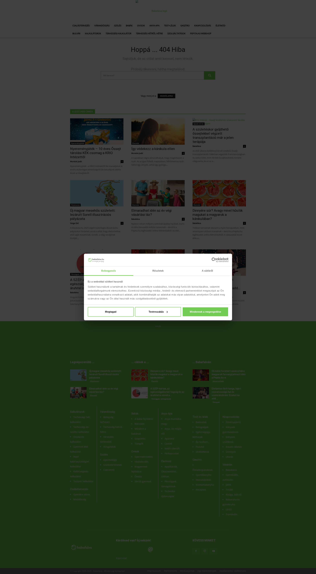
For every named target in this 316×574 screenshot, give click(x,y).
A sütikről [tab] (207, 270)
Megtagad (110, 311)
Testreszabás (156, 311)
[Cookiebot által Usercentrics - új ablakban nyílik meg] (214, 259)
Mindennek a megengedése (205, 311)
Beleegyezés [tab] (108, 270)
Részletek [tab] (158, 270)
